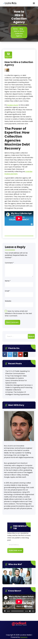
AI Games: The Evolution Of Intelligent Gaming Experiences (17, 393)
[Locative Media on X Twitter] (10, 354)
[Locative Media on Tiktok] (25, 354)
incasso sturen (12, 105)
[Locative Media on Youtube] (20, 354)
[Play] (5, 611)
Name (8, 281)
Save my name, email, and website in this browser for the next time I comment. (18, 313)
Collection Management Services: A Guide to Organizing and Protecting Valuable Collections (19, 387)
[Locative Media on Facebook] (4, 354)
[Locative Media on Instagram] (15, 354)
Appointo (23, 637)
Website (8, 301)
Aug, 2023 (8, 54)
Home (15, 29)
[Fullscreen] (33, 611)
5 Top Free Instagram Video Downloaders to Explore (16, 377)
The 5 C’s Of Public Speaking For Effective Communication (17, 372)
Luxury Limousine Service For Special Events (16, 381)
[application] (19, 603)
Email (7, 291)
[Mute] (30, 611)
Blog (21, 29)
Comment (9, 263)
